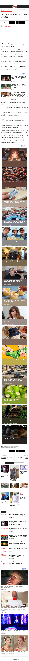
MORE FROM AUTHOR (19, 463)
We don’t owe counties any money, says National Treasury (5, 490)
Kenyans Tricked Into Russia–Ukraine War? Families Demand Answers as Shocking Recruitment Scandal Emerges (4, 474)
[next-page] (15, 508)
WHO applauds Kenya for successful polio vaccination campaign (17, 562)
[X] (13, 22)
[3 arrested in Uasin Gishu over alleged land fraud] (24, 494)
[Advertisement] (14, 2)
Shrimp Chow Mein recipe (23, 457)
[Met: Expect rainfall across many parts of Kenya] (14, 485)
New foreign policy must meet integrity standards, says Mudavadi (13, 480)
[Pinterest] (17, 22)
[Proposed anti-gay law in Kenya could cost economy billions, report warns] (4, 537)
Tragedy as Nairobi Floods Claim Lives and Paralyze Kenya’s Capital (18, 529)
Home (2, 9)
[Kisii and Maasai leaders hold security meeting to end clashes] (4, 551)
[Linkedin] (23, 22)
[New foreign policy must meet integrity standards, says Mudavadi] (14, 471)
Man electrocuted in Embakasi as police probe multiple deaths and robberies (18, 542)
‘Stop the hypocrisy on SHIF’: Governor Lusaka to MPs (24, 490)
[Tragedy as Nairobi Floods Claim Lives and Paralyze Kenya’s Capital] (4, 530)
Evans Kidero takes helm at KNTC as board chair (5, 501)
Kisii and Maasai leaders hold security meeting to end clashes (18, 549)
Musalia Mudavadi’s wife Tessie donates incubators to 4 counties (23, 472)
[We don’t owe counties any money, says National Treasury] (5, 485)
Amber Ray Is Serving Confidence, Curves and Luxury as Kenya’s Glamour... (17, 516)
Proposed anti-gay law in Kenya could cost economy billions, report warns (18, 536)
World (5, 9)
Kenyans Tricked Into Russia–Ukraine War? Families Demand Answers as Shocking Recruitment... (17, 523)
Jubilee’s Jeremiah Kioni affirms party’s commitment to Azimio (18, 556)
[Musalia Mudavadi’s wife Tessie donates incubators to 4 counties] (24, 467)
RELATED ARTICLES (9, 463)
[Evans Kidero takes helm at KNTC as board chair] (5, 496)
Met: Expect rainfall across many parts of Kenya (14, 490)
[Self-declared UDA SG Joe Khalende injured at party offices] (14, 497)
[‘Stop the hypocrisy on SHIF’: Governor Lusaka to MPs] (24, 485)
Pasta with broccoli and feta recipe (7, 457)
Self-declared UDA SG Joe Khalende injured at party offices (14, 504)
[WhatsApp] (20, 22)
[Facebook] (10, 22)
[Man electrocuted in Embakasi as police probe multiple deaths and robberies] (4, 543)
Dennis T (3, 19)
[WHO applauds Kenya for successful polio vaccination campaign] (4, 563)
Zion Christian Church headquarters (10, 446)
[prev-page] (13, 508)
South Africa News (11, 9)
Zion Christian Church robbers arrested (8, 447)
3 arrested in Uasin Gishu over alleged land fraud (24, 498)
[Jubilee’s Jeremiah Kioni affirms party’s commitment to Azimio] (4, 557)
